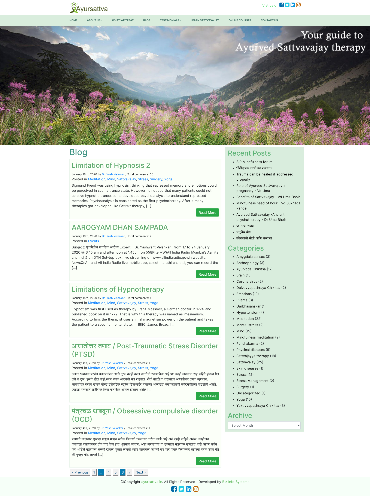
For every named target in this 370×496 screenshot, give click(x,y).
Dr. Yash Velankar (113, 174)
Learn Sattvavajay (205, 20)
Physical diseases (250, 349)
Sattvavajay (126, 179)
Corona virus (246, 281)
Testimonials (169, 20)
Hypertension (247, 312)
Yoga (168, 179)
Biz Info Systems (235, 482)
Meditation (96, 179)
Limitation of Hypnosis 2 (111, 165)
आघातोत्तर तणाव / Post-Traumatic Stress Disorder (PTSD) (145, 350)
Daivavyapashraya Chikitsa (258, 287)
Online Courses (240, 20)
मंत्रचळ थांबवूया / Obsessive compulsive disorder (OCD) (145, 415)
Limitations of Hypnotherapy (118, 289)
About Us (93, 20)
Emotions (244, 294)
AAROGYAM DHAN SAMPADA (120, 227)
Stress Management (252, 381)
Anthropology (247, 263)
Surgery (156, 179)
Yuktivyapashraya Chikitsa (257, 405)
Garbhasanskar (248, 306)
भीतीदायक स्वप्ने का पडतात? (254, 168)
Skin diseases (247, 368)
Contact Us (269, 20)
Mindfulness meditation (255, 337)
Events (93, 241)
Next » (141, 472)
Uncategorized (248, 393)
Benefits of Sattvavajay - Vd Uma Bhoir (268, 197)
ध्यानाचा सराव (245, 226)
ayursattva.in (151, 482)
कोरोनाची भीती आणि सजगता (254, 238)
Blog (146, 20)
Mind (111, 179)
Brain (240, 275)
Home (73, 20)
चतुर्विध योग (243, 232)
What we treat (123, 20)
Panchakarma (247, 343)
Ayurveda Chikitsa (251, 269)
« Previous (80, 472)
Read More (207, 212)
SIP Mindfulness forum (254, 162)
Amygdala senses (250, 256)
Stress (143, 179)
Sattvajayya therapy (252, 356)
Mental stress (247, 325)
